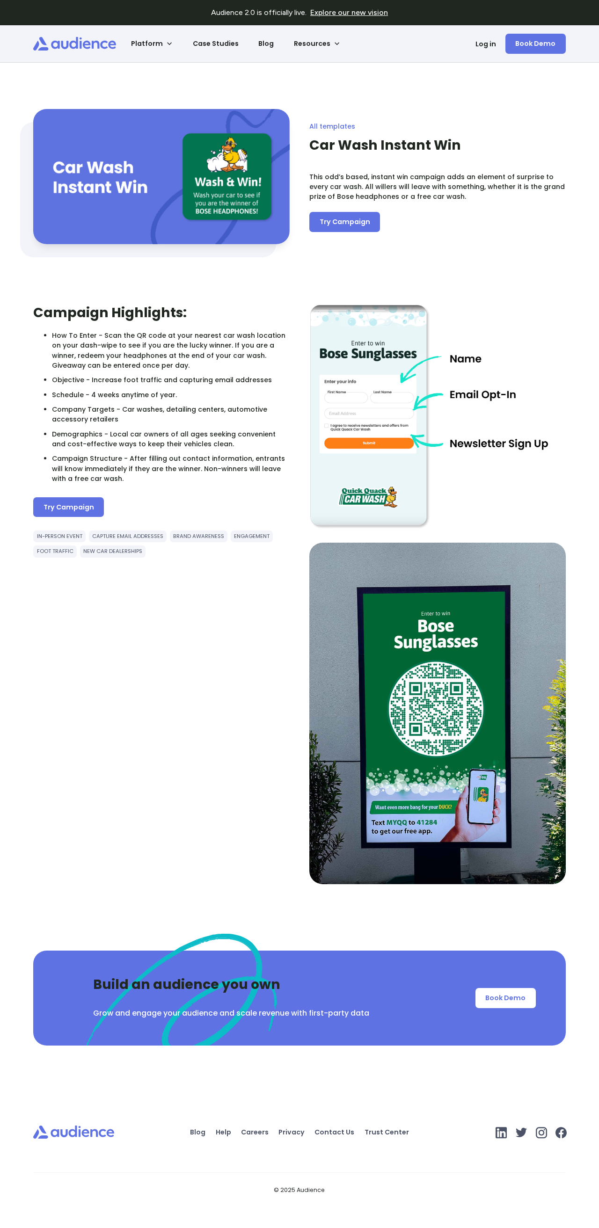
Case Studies (216, 43)
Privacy (291, 1132)
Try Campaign (345, 221)
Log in (485, 43)
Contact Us (334, 1132)
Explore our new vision (349, 12)
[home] (75, 44)
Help (223, 1132)
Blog (266, 43)
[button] (152, 44)
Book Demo (535, 43)
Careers (255, 1132)
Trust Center (387, 1132)
